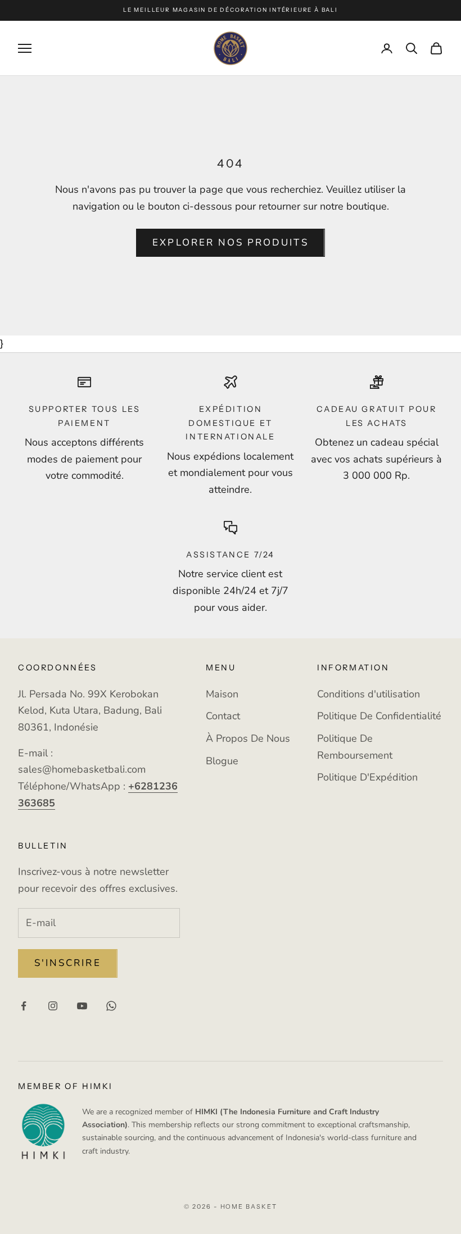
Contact (223, 716)
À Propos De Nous (248, 738)
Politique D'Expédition (367, 777)
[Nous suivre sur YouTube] (82, 1005)
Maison (222, 694)
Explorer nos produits (230, 242)
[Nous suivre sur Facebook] (23, 1005)
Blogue (222, 761)
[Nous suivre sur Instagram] (52, 1005)
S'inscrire (67, 962)
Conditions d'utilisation (368, 694)
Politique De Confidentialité (379, 716)
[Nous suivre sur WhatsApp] (111, 1005)
